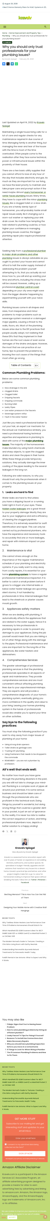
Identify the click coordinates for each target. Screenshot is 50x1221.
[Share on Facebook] (3, 63)
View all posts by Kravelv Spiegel (25, 852)
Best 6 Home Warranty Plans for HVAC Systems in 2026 (25, 8)
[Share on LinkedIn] (12, 63)
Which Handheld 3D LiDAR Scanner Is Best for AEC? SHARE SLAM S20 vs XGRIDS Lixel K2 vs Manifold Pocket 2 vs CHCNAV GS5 (24, 933)
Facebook (25, 882)
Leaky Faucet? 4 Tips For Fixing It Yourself (25, 1035)
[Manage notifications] (45, 1217)
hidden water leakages (14, 508)
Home (4, 33)
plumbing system (18, 574)
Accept (12, 1217)
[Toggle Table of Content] (35, 365)
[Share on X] (8, 63)
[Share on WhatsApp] (16, 63)
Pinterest (41, 880)
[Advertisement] (25, 92)
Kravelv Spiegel (11, 59)
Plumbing (6, 36)
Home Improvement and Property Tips (25, 33)
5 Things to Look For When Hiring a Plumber (26, 1049)
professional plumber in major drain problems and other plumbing (24, 254)
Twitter (34, 880)
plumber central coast (27, 287)
